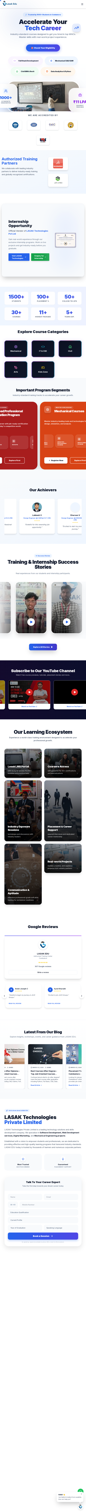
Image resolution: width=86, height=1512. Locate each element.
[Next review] (81, 995)
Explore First (34, 460)
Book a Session (41, 1236)
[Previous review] (4, 995)
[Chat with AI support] (80, 1506)
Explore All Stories (41, 647)
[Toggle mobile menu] (82, 4)
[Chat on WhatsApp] (80, 1491)
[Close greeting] (81, 1494)
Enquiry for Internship (39, 257)
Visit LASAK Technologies (17, 257)
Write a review (43, 972)
